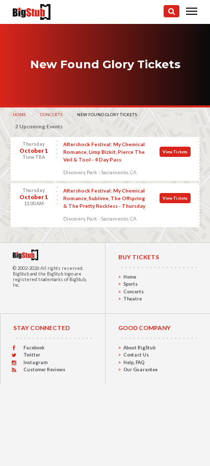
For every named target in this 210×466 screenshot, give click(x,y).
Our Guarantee (140, 369)
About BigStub (139, 347)
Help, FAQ (133, 362)
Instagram (35, 362)
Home (19, 114)
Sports (130, 284)
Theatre (132, 298)
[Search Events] (171, 11)
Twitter (31, 354)
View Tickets (175, 151)
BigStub (21, 274)
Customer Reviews (44, 369)
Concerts (51, 114)
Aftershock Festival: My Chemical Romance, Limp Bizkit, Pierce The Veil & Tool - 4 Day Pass (104, 151)
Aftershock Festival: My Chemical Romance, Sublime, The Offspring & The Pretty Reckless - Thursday (104, 198)
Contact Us (136, 355)
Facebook (33, 347)
